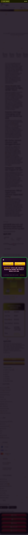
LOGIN (20, 263)
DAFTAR (8, 263)
